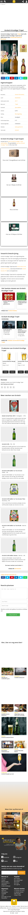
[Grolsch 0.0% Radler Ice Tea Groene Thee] (14, 489)
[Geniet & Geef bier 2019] (14, 405)
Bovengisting (18, 114)
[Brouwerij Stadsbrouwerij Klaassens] (7, 708)
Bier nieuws (17, 881)
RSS (16, 861)
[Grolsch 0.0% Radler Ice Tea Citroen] (14, 460)
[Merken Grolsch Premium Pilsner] (14, 726)
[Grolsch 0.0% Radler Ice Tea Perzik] (14, 515)
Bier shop (16, 883)
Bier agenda (17, 884)
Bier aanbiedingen (18, 880)
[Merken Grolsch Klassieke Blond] (20, 744)
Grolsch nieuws (12, 310)
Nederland (17, 97)
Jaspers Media (21, 911)
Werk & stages (5, 881)
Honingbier (19, 416)
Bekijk (5, 372)
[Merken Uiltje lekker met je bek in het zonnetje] (20, 708)
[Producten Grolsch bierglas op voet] (14, 763)
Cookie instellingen (5, 886)
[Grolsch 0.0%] (14, 434)
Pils (11, 444)
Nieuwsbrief (4, 898)
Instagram (18, 857)
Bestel (12, 372)
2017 (16, 101)
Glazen (4, 363)
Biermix (24, 525)
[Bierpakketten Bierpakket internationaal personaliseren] (7, 744)
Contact (3, 880)
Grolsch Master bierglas (9, 361)
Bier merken (17, 878)
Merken (3, 4)
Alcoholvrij (4, 500)
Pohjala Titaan (17, 895)
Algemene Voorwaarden (4, 891)
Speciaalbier (18, 107)
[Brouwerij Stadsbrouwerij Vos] (20, 671)
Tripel (19, 34)
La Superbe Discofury (19, 890)
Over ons (3, 878)
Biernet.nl (5, 911)
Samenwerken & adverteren (5, 883)
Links (2, 895)
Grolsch (17, 130)
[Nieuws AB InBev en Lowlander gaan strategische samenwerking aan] (7, 671)
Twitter (5, 861)
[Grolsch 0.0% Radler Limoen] (14, 545)
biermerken (17, 568)
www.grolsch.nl (19, 127)
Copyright (3, 893)
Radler (4, 472)
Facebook (6, 857)
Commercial (6, 332)
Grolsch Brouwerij (19, 94)
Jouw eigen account (6, 896)
